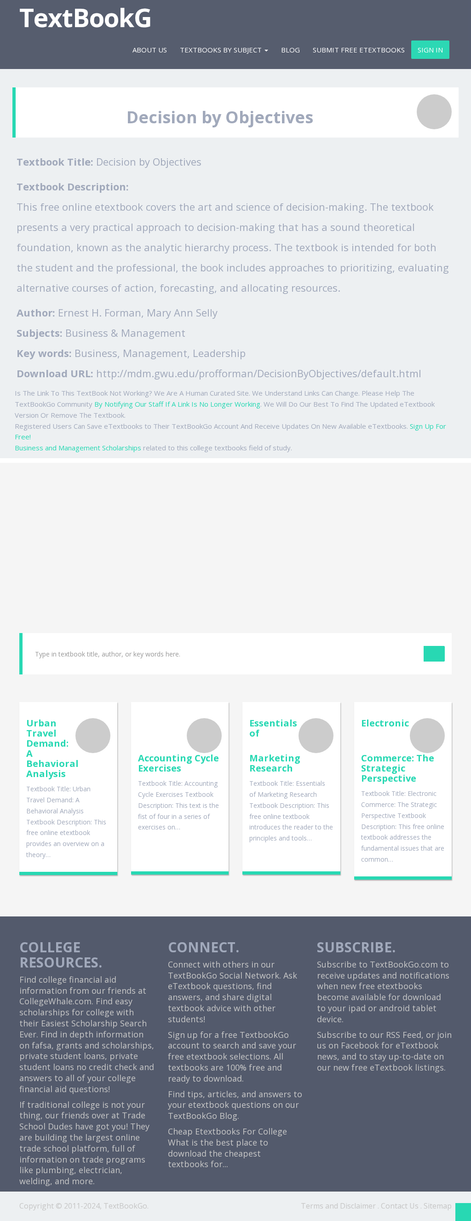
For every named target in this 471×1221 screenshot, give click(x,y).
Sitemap (438, 1206)
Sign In (430, 49)
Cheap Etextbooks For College (227, 1131)
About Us (149, 49)
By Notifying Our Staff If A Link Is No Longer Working (177, 404)
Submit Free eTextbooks (359, 49)
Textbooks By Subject (222, 49)
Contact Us (400, 1206)
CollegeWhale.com (55, 1001)
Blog (290, 49)
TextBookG (85, 17)
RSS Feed (403, 1034)
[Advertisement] (235, 527)
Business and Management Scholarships (78, 447)
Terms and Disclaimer (338, 1206)
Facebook (360, 1045)
